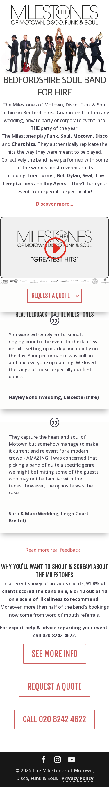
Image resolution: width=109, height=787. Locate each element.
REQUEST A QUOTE (51, 295)
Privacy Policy (77, 778)
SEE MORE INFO (55, 654)
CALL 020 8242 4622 (54, 719)
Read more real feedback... (54, 550)
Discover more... (54, 204)
